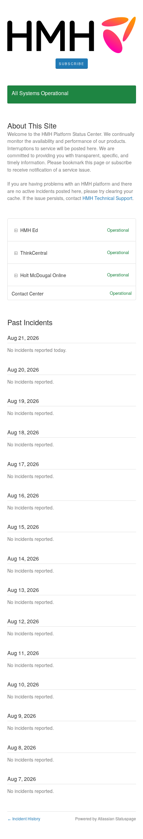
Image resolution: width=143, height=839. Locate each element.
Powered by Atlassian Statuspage (105, 818)
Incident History (23, 818)
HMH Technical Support (107, 198)
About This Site (32, 125)
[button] (72, 63)
